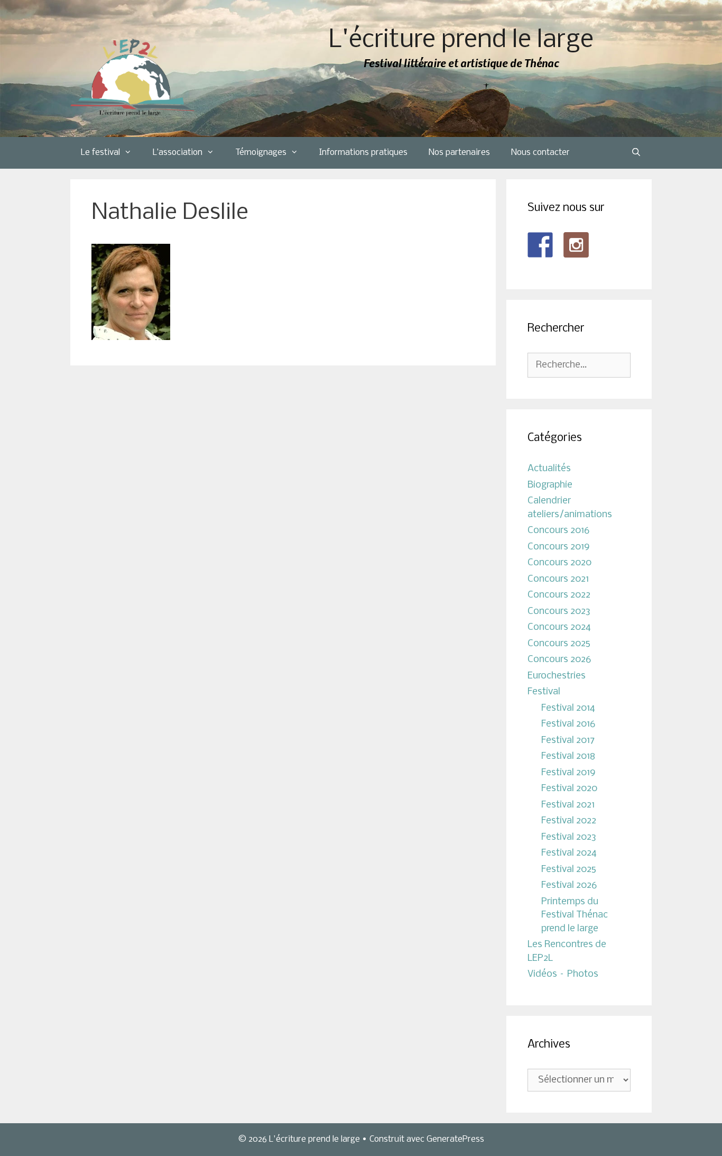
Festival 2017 (568, 741)
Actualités (549, 469)
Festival (543, 692)
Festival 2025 (568, 870)
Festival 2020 (569, 789)
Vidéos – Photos (562, 974)
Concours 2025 (558, 644)
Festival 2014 (568, 708)
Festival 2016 (568, 724)
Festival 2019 (568, 773)
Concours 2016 (558, 531)
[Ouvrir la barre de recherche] (636, 153)
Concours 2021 (558, 579)
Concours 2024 (559, 627)
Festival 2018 (568, 756)
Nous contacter (540, 152)
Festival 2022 (568, 821)
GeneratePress (455, 1139)
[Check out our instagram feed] (576, 245)
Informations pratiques (363, 152)
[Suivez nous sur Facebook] (540, 245)
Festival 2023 (568, 837)
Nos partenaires (459, 152)
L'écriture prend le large (461, 40)
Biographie (549, 485)
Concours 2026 (559, 660)
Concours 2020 (559, 563)
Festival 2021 (568, 805)
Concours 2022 (558, 595)
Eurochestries (556, 676)
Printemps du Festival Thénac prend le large (574, 915)
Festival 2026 (569, 885)
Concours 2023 (558, 612)
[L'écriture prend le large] (132, 77)
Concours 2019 (558, 547)
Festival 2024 (569, 853)
